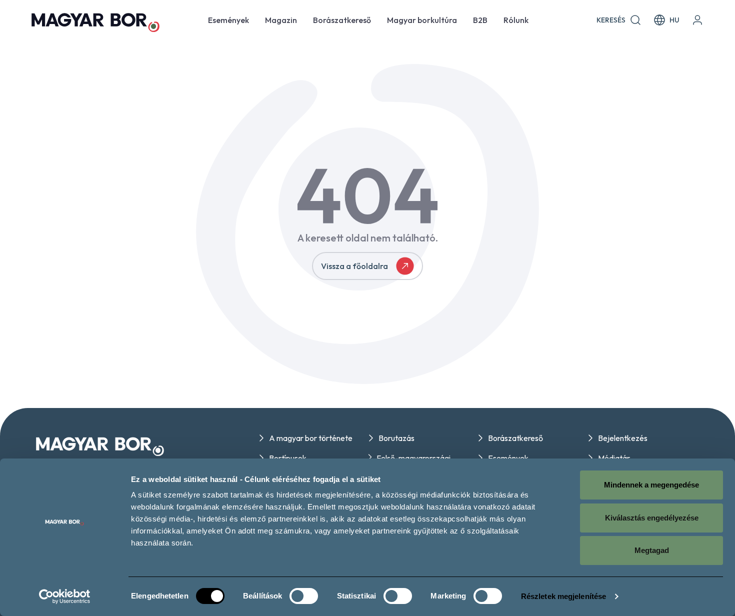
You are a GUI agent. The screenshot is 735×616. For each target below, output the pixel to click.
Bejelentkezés (623, 438)
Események (228, 20)
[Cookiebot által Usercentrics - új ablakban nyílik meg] (64, 596)
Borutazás (396, 438)
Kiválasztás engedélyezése (651, 518)
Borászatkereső (342, 20)
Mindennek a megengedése (651, 484)
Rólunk (516, 20)
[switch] (304, 596)
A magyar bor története (310, 438)
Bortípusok (287, 458)
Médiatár (614, 458)
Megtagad (651, 550)
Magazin (281, 20)
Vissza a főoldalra (354, 266)
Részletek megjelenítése (563, 596)
